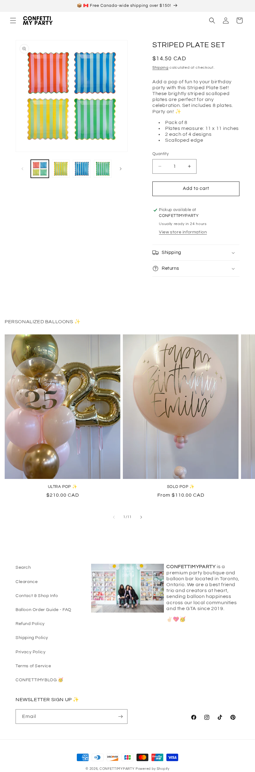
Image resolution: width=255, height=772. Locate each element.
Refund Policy (30, 624)
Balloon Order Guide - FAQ (44, 610)
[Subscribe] (120, 716)
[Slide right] (121, 169)
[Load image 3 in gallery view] (82, 169)
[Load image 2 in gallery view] (61, 169)
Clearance (27, 582)
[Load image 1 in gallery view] (40, 169)
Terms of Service (33, 666)
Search (23, 567)
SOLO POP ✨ (181, 487)
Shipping (160, 68)
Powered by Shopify (152, 768)
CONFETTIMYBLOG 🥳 (39, 680)
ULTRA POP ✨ (62, 487)
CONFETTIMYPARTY (117, 768)
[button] (13, 20)
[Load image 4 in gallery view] (103, 169)
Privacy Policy (30, 652)
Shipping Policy (32, 638)
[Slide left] (22, 169)
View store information (183, 232)
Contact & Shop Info (37, 596)
